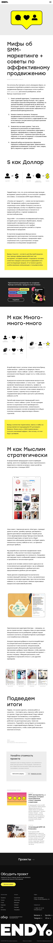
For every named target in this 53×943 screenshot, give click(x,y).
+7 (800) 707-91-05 (39, 908)
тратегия (17, 897)
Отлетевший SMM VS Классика (36, 828)
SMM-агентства (12, 91)
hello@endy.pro (38, 909)
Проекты (24, 859)
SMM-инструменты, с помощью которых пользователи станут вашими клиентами (37, 798)
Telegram (37, 918)
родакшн (17, 909)
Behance (37, 915)
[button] (50, 2)
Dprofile (48, 915)
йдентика (17, 900)
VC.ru (47, 918)
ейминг (16, 905)
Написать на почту (36, 773)
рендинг (16, 902)
